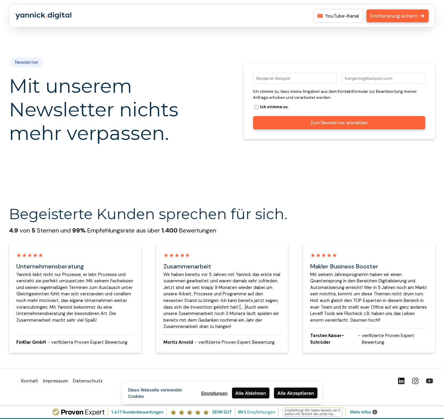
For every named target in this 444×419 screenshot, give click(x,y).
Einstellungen (214, 393)
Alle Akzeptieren (295, 393)
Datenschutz (88, 381)
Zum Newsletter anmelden (339, 122)
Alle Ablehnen (250, 393)
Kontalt (29, 381)
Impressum (55, 381)
